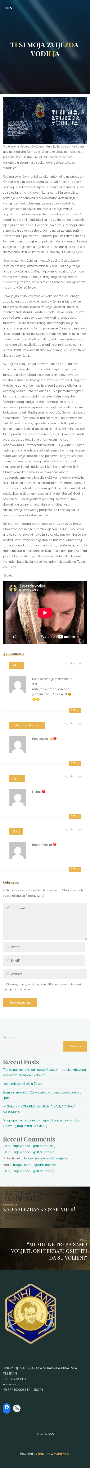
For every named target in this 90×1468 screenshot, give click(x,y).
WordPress (61, 1454)
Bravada (43, 1454)
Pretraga (9, 1038)
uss (5, 1146)
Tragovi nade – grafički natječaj (33, 1146)
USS (8, 7)
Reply (74, 710)
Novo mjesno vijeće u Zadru (22, 1084)
